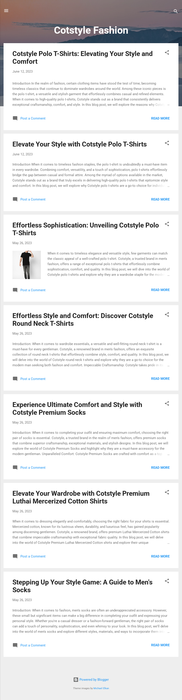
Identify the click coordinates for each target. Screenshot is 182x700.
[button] (167, 53)
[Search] (175, 12)
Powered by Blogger (94, 680)
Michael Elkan (101, 688)
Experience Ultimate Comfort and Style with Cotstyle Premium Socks (77, 408)
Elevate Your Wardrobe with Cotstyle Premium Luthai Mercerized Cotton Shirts (81, 497)
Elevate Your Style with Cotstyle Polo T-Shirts (79, 144)
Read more (160, 118)
